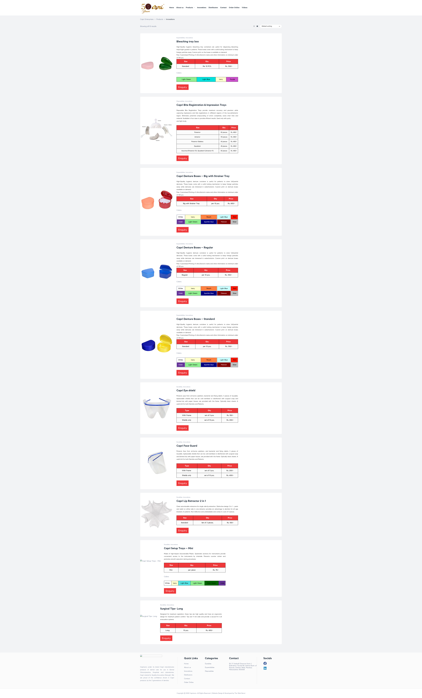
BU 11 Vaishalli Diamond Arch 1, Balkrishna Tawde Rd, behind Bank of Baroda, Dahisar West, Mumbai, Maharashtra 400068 (243, 667)
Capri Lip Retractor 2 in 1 (191, 501)
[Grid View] (254, 26)
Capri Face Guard (186, 445)
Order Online (188, 682)
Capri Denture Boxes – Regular (194, 247)
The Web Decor (240, 693)
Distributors (188, 675)
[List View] (257, 26)
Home (186, 664)
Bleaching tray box (187, 41)
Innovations (189, 38)
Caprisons (193, 693)
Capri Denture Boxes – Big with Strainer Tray (203, 176)
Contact (187, 679)
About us (187, 667)
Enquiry (182, 87)
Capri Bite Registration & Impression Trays (201, 105)
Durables (179, 387)
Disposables (180, 101)
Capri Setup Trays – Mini (178, 548)
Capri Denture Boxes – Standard (195, 319)
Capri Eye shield (185, 390)
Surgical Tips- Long (171, 608)
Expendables (180, 38)
